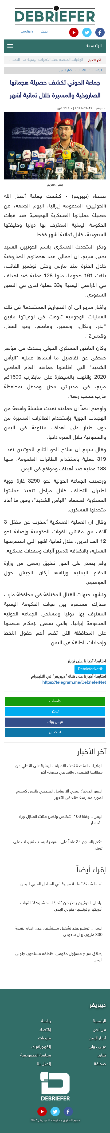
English (27, 31)
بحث (44, 31)
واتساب (55, 701)
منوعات (44, 1038)
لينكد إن (55, 732)
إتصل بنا (44, 1064)
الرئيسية (94, 46)
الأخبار (82, 70)
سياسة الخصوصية (35, 1055)
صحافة (100, 1064)
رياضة (46, 1021)
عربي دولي (97, 1047)
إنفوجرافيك (41, 1047)
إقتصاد (45, 1029)
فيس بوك (55, 722)
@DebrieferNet (90, 669)
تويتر (55, 711)
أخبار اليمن (66, 70)
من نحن (99, 1029)
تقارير (101, 1055)
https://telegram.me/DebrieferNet (74, 682)
